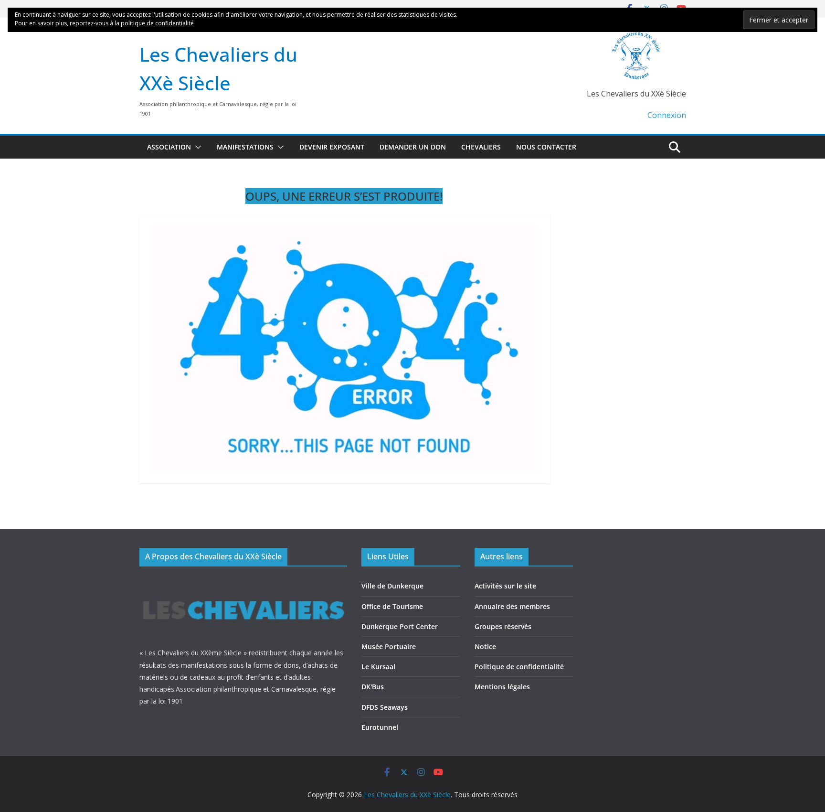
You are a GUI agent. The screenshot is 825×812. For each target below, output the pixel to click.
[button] (196, 147)
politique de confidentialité (157, 23)
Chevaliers (481, 146)
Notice (485, 646)
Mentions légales (502, 686)
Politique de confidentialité (519, 666)
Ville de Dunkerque (392, 585)
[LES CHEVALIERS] (243, 582)
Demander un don (413, 146)
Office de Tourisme (392, 606)
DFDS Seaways (384, 707)
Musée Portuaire (388, 646)
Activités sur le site (505, 585)
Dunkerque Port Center (399, 626)
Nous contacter (546, 146)
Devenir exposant (331, 146)
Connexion (666, 115)
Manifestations (245, 146)
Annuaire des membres (512, 606)
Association (169, 146)
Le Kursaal (378, 666)
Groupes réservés (503, 626)
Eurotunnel (379, 727)
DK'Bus (372, 686)
